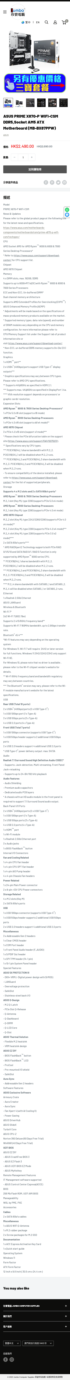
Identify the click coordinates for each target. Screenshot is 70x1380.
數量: (6, 157)
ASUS (6, 135)
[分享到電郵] (64, 182)
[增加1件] (31, 157)
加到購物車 (35, 169)
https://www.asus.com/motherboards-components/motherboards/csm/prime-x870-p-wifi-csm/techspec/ (31, 232)
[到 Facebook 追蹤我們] (5, 1359)
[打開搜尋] (46, 22)
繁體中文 (9, 1343)
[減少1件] (14, 157)
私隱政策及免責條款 (55, 1377)
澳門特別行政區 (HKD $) (35, 1343)
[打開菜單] (5, 12)
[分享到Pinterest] (52, 182)
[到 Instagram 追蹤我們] (11, 1359)
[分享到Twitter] (58, 182)
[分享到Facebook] (46, 182)
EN (37, 22)
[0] (64, 22)
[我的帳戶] (55, 22)
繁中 (27, 22)
